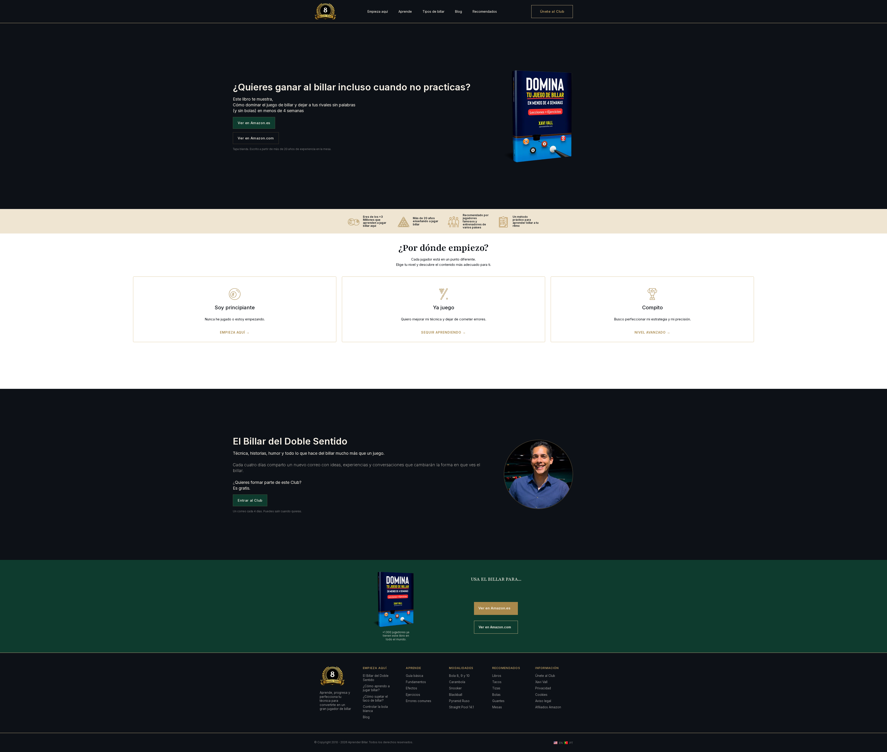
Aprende (405, 11)
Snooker (455, 688)
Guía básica (414, 676)
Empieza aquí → (235, 332)
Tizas (496, 688)
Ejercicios (413, 695)
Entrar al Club (250, 500)
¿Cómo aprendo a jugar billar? (376, 688)
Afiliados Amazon (548, 707)
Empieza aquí (378, 11)
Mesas (497, 707)
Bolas (496, 695)
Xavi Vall (541, 682)
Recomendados (485, 11)
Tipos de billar (433, 11)
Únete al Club (552, 11)
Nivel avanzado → (652, 332)
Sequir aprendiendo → (443, 332)
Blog (458, 11)
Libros (496, 676)
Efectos (411, 688)
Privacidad (543, 688)
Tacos (496, 682)
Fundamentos (416, 682)
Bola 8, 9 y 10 (459, 676)
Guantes (498, 701)
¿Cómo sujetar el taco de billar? (375, 699)
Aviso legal (543, 701)
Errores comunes (418, 701)
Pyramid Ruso (459, 701)
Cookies (541, 695)
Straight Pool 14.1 (461, 707)
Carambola (457, 682)
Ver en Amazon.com (256, 138)
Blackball (455, 695)
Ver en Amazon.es (254, 123)
